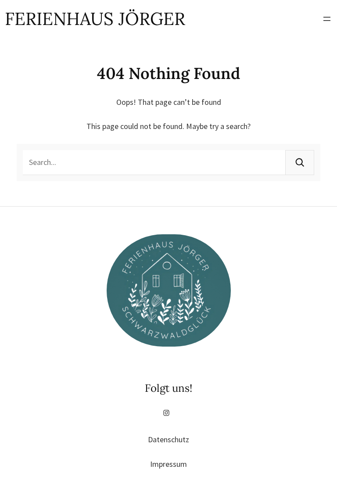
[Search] (299, 162)
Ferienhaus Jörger (95, 18)
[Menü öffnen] (327, 19)
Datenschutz (168, 439)
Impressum (168, 464)
